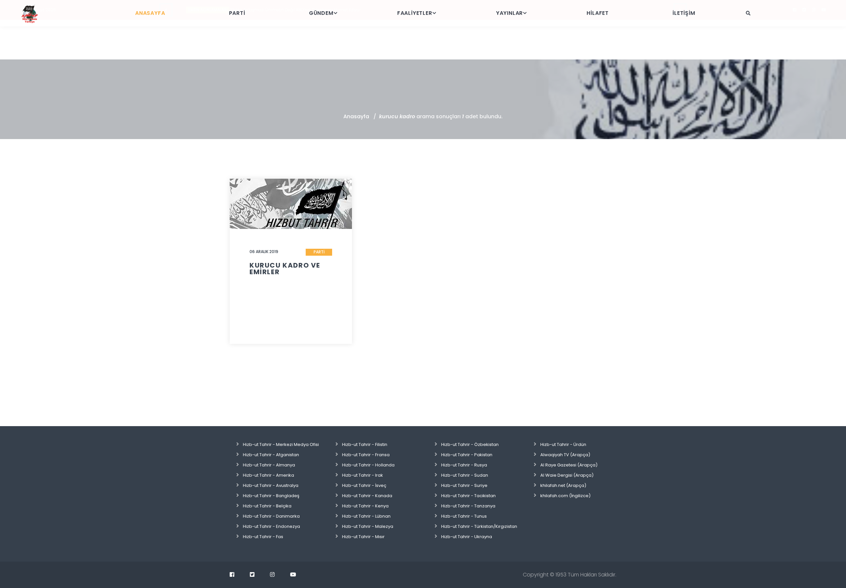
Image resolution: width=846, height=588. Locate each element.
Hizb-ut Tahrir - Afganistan (271, 455)
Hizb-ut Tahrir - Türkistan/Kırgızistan (479, 526)
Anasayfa (356, 116)
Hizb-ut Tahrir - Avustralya (270, 485)
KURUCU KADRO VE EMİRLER (285, 268)
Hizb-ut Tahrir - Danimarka (271, 516)
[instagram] (272, 574)
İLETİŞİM (684, 13)
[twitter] (252, 574)
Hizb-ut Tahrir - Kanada (367, 496)
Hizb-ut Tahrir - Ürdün (563, 444)
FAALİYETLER (414, 13)
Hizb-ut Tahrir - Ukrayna (466, 536)
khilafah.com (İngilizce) (565, 496)
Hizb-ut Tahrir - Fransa (366, 455)
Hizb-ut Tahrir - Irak (362, 475)
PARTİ (237, 13)
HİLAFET (598, 13)
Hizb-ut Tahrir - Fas (263, 536)
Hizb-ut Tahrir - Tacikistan (468, 496)
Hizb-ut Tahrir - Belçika (267, 506)
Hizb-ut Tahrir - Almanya (269, 465)
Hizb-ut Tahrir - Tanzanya (468, 506)
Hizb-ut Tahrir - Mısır (363, 536)
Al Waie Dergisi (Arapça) (567, 475)
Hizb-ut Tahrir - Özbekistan (470, 444)
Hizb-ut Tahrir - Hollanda (368, 465)
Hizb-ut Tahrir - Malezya (367, 526)
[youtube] (293, 574)
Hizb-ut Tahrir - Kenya (365, 506)
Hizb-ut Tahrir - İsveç (364, 485)
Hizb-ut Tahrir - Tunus (464, 516)
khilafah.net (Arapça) (563, 485)
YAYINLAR (509, 13)
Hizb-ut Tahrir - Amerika (268, 475)
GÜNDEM (321, 13)
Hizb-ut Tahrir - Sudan (464, 475)
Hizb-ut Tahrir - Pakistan (466, 455)
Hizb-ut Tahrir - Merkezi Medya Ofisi (281, 444)
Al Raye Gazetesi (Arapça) (568, 465)
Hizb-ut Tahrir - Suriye (464, 485)
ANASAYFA (150, 13)
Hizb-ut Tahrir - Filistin (364, 444)
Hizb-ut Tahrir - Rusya (464, 465)
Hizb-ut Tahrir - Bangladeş (271, 496)
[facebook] (232, 574)
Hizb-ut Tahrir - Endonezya (271, 526)
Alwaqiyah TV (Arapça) (565, 455)
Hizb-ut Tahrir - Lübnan (366, 516)
